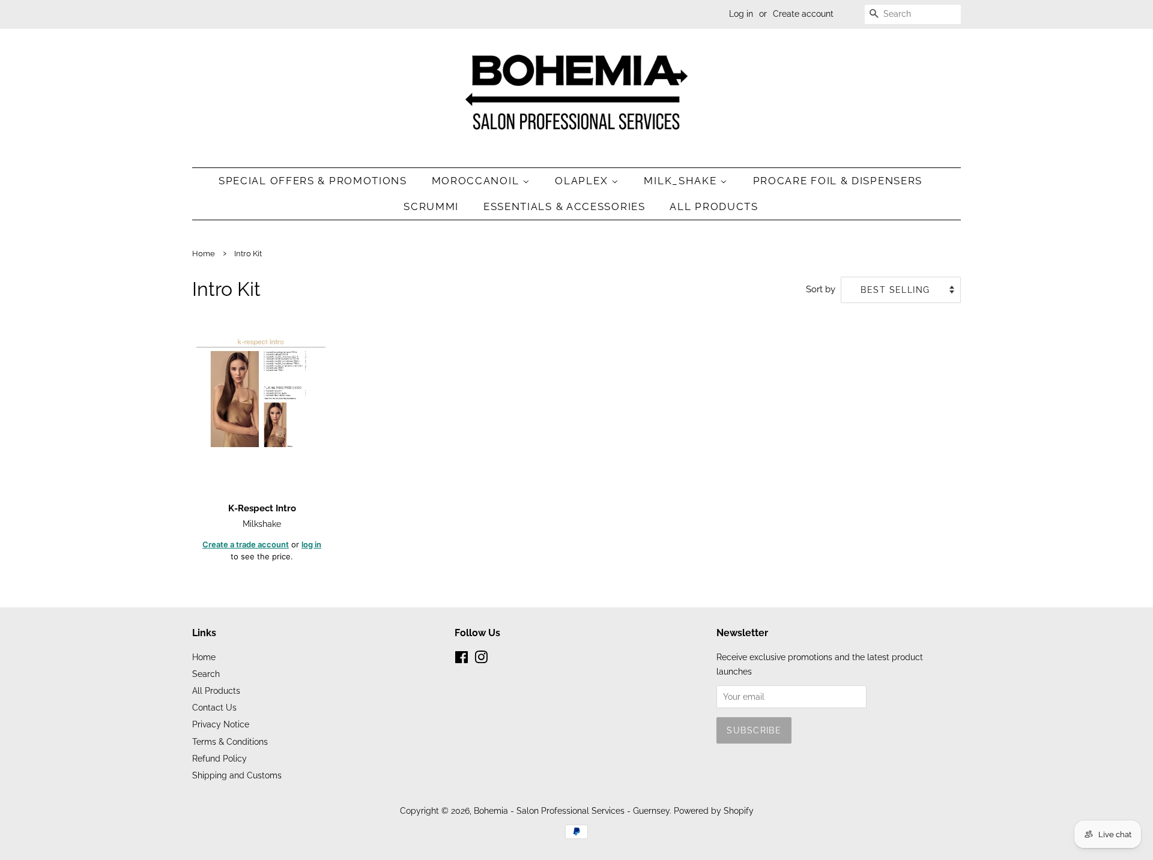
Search (206, 674)
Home (203, 253)
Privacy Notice (220, 724)
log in (311, 544)
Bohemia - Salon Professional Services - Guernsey (572, 810)
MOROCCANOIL (477, 181)
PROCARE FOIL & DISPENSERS (838, 181)
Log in (741, 14)
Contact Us (214, 707)
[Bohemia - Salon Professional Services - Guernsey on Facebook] (461, 659)
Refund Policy (219, 758)
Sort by (820, 289)
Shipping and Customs (237, 775)
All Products (714, 206)
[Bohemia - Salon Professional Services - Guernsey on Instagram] (481, 659)
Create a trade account (245, 544)
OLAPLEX (583, 181)
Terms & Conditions (230, 741)
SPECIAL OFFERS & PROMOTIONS (313, 181)
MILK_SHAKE (682, 181)
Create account (803, 14)
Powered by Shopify (714, 810)
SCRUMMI (431, 206)
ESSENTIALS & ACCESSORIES (564, 206)
